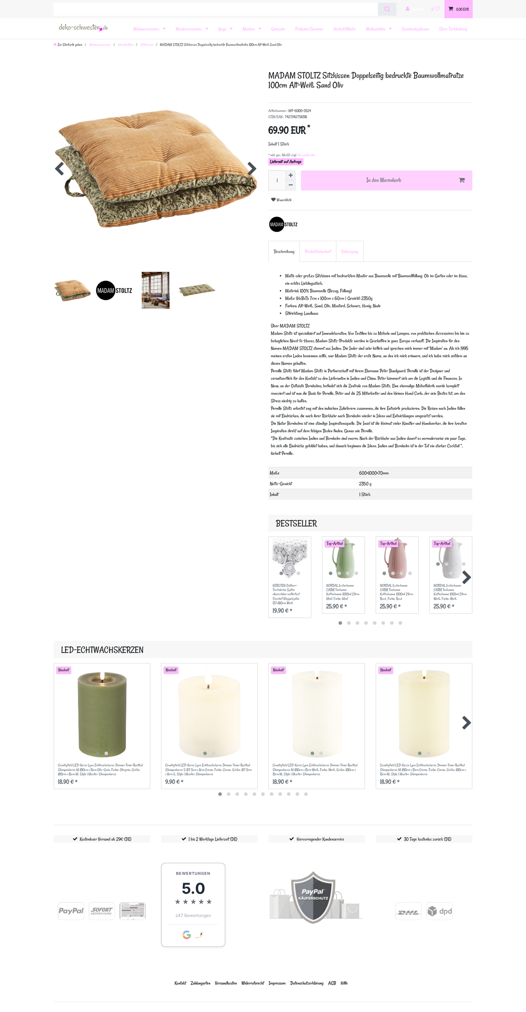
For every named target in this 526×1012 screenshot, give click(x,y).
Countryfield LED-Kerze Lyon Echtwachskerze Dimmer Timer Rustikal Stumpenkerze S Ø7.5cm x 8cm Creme (208, 769)
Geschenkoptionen (415, 29)
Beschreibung (284, 251)
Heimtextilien (125, 44)
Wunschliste (284, 200)
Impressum (277, 983)
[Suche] (387, 9)
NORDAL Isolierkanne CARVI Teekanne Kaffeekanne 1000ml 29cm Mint (342, 592)
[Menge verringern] (291, 185)
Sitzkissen (147, 44)
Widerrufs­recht (253, 983)
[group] (290, 558)
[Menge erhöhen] (291, 175)
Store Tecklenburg (453, 29)
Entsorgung (349, 251)
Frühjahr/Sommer (309, 29)
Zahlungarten (200, 983)
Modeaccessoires (189, 29)
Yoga (222, 29)
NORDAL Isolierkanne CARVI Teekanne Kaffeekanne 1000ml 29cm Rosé (396, 592)
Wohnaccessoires (146, 29)
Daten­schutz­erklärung (306, 983)
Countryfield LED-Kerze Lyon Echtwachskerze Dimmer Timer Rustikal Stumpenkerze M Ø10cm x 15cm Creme (423, 769)
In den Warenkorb (383, 180)
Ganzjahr (278, 29)
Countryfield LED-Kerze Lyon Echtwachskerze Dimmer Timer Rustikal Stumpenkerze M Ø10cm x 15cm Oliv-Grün (100, 769)
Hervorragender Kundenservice (320, 839)
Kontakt (180, 983)
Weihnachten (376, 29)
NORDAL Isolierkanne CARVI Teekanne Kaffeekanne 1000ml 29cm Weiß (450, 592)
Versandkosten (306, 155)
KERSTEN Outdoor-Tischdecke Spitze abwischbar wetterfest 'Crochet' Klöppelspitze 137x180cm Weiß (286, 594)
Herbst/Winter (344, 29)
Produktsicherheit (318, 251)
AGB (332, 983)
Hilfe (344, 983)
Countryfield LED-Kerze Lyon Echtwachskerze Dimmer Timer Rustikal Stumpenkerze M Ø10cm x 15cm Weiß (315, 769)
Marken (249, 29)
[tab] (284, 251)
